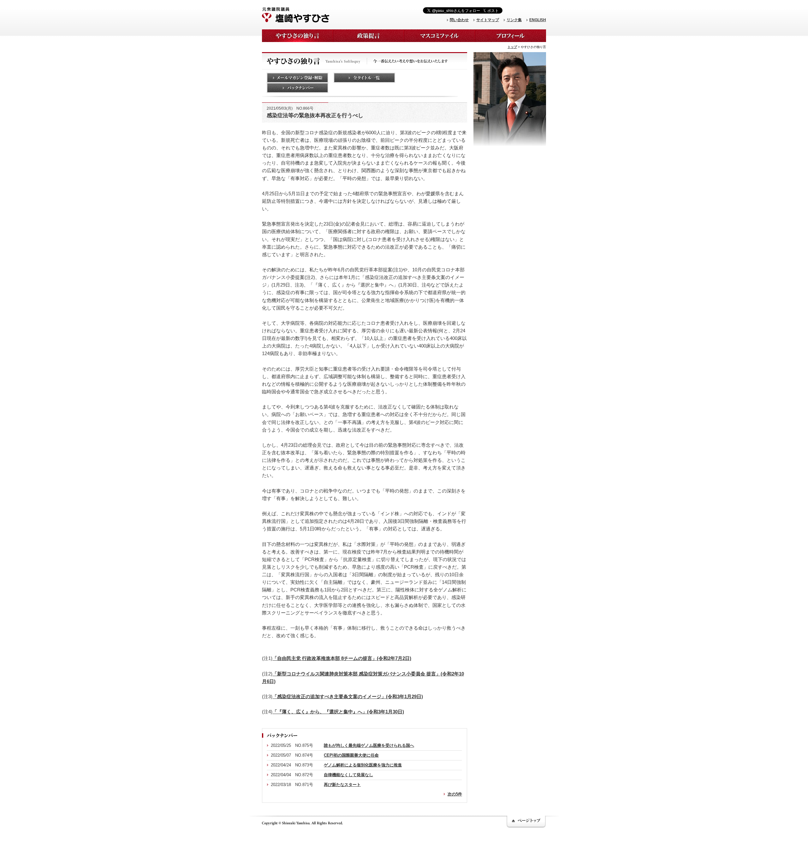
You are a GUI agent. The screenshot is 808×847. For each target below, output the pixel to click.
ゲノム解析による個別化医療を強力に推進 (363, 765)
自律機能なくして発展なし (348, 774)
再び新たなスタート (342, 784)
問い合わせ (459, 20)
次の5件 (455, 794)
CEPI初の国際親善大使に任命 (351, 755)
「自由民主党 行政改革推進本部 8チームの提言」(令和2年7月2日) (341, 658)
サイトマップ (487, 20)
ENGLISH (537, 20)
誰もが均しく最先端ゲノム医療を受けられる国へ (369, 745)
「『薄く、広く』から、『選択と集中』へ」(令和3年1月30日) (338, 711)
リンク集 (514, 20)
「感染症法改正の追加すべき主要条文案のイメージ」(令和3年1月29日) (347, 696)
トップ (512, 47)
